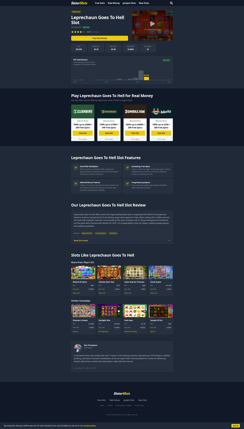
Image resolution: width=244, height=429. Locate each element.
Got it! (235, 425)
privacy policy (90, 425)
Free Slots (100, 3)
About (102, 405)
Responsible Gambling (124, 405)
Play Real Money (100, 38)
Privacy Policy (139, 405)
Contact (110, 405)
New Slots (144, 3)
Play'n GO (76, 12)
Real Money (114, 3)
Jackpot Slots (129, 3)
